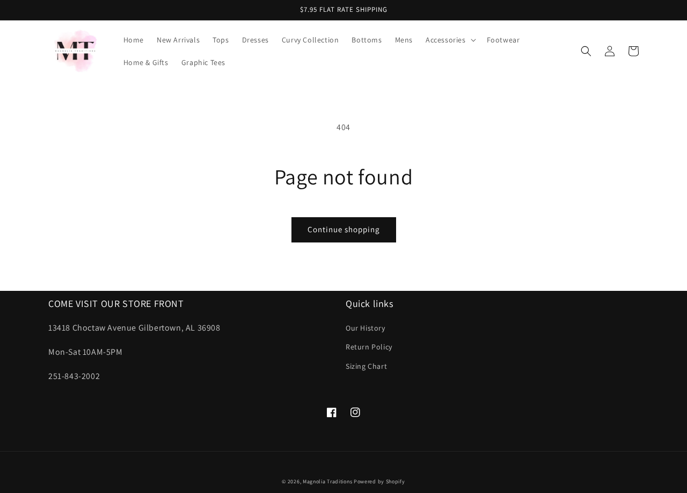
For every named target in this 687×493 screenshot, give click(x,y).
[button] (449, 39)
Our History (365, 328)
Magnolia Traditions (327, 481)
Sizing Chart (366, 366)
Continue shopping (344, 229)
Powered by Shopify (379, 481)
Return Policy (369, 347)
